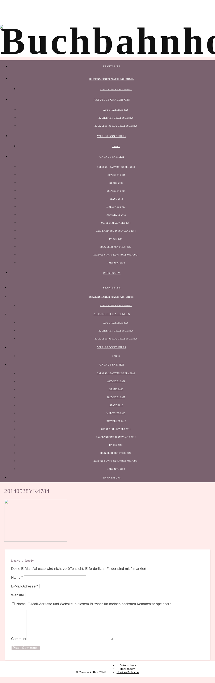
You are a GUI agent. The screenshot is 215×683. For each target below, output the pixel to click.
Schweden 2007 (116, 191)
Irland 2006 (116, 183)
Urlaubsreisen (111, 156)
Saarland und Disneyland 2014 (116, 231)
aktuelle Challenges (112, 99)
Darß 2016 (116, 239)
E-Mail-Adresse (24, 586)
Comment (18, 639)
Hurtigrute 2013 (116, 215)
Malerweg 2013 (115, 207)
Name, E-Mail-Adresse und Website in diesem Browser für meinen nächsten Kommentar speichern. (94, 604)
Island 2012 (116, 199)
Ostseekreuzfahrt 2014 (116, 223)
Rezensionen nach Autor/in (111, 79)
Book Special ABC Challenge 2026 (116, 126)
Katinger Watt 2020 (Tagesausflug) (115, 255)
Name (17, 577)
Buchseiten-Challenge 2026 (116, 118)
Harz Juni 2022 (116, 263)
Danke (116, 146)
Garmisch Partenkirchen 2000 (116, 167)
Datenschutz (127, 665)
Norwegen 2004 (116, 175)
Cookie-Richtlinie (128, 672)
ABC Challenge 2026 (115, 110)
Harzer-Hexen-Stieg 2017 (115, 247)
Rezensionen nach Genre (116, 89)
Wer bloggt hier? (111, 136)
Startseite (112, 66)
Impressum (112, 273)
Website (17, 595)
